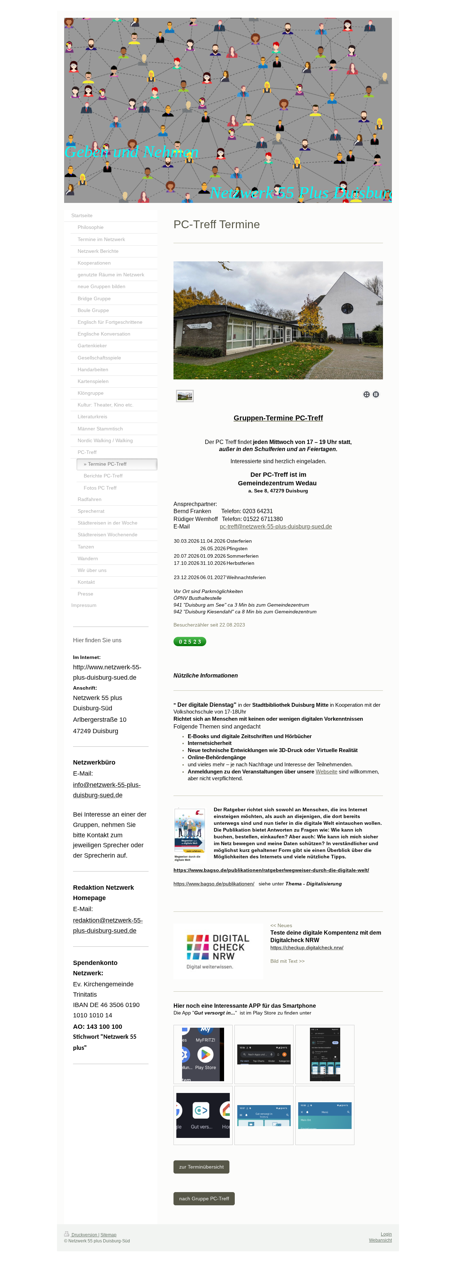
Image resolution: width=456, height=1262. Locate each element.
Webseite (326, 772)
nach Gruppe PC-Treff (204, 1198)
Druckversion (84, 1234)
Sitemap (108, 1234)
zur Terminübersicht (201, 1167)
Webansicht (380, 1240)
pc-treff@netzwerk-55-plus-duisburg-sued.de (276, 526)
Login (386, 1234)
